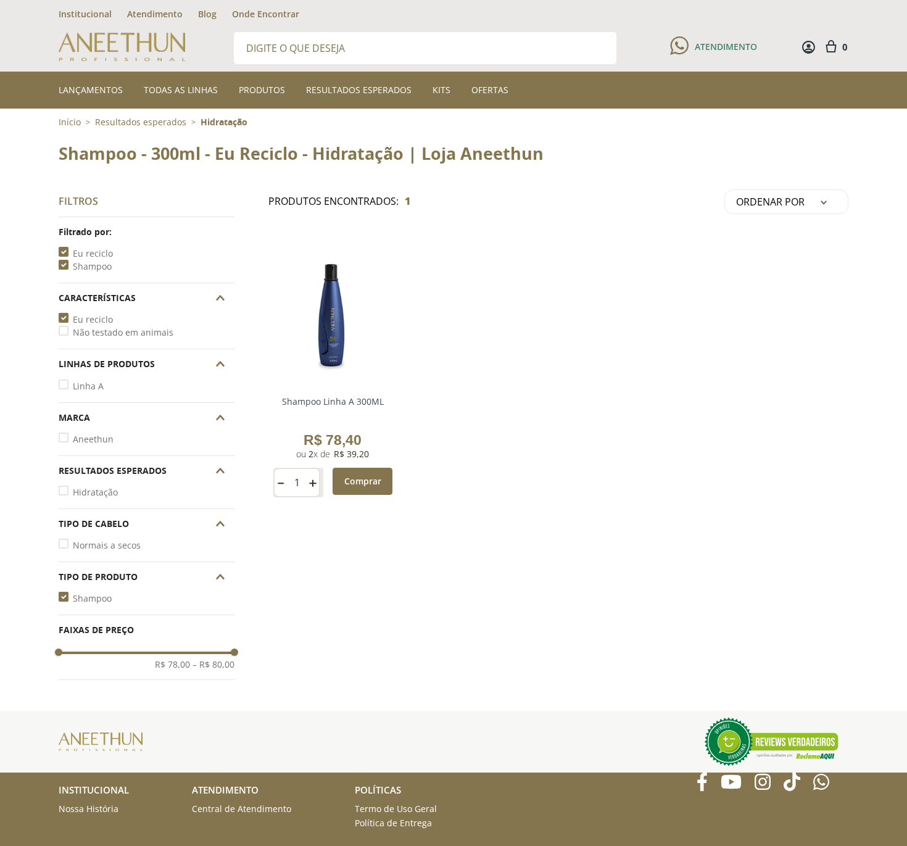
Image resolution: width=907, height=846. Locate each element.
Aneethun (93, 439)
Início (70, 122)
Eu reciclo (93, 253)
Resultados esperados (140, 122)
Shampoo (92, 266)
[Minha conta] (808, 47)
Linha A (88, 386)
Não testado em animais (123, 332)
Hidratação (224, 122)
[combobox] (425, 47)
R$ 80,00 (213, 665)
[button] (146, 232)
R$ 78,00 (172, 665)
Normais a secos (107, 545)
